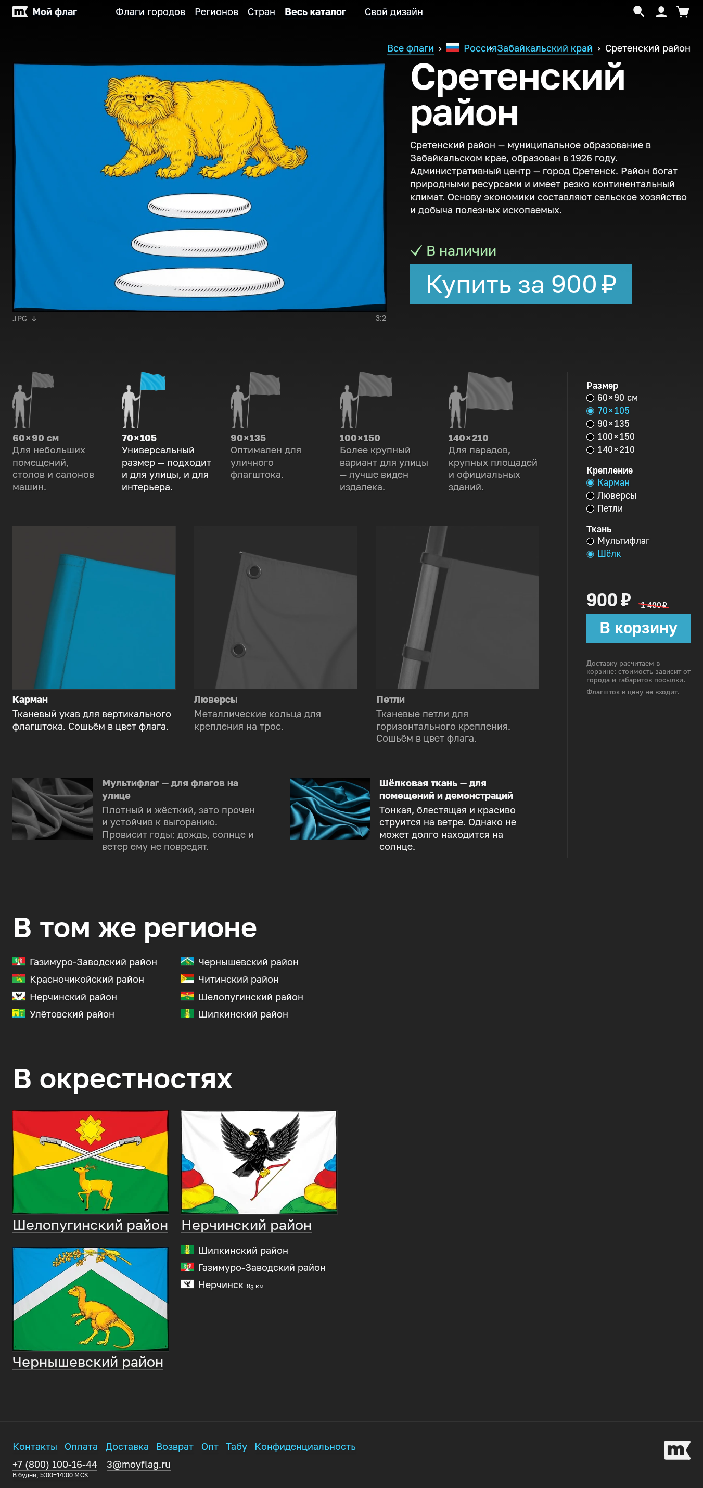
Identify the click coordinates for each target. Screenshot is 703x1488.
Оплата (81, 1447)
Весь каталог (315, 12)
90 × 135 (613, 423)
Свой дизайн (394, 12)
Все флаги (410, 48)
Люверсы (616, 495)
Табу (236, 1447)
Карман (613, 482)
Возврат (175, 1447)
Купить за (521, 284)
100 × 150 (616, 436)
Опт (210, 1447)
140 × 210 (616, 449)
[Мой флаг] (677, 1452)
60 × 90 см (617, 397)
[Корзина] (681, 12)
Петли (610, 508)
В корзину (638, 628)
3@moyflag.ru (139, 1464)
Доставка (127, 1447)
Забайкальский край (545, 48)
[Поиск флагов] (639, 12)
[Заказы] (661, 12)
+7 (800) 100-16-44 (54, 1469)
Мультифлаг (623, 540)
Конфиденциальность (305, 1447)
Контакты (34, 1447)
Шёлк (609, 553)
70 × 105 (613, 410)
